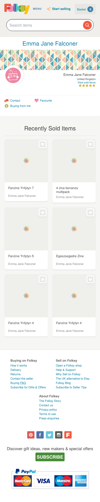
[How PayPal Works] (50, 491)
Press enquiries (49, 418)
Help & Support (66, 370)
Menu (37, 9)
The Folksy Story (50, 401)
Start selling (61, 9)
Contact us (46, 405)
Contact (15, 100)
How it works (18, 365)
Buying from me (20, 106)
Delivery (15, 370)
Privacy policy (48, 409)
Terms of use (47, 414)
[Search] (87, 25)
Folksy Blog (63, 383)
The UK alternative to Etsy (73, 378)
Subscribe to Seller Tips (71, 387)
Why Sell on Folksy (68, 374)
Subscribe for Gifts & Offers (28, 387)
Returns (15, 374)
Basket (84, 9)
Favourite (46, 100)
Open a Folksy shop (69, 365)
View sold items (86, 82)
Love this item (43, 144)
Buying (18, 383)
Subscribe (50, 457)
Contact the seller (21, 378)
